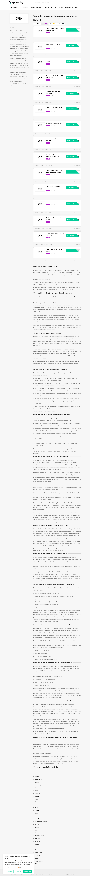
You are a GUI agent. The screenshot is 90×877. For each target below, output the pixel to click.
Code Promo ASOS (12, 874)
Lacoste (37, 816)
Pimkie (36, 833)
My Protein (69, 7)
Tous (37, 23)
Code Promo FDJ (20, 874)
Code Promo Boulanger (44, 874)
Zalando (37, 864)
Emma (61, 7)
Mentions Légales (52, 874)
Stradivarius (38, 852)
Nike (77, 7)
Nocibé (54, 7)
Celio (36, 790)
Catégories (25, 7)
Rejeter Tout (18, 871)
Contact (74, 874)
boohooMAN (38, 785)
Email (51, 39)
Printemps (37, 838)
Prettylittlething (39, 835)
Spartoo (37, 850)
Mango (37, 824)
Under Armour (39, 861)
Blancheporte (38, 779)
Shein (36, 847)
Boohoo (37, 782)
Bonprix (37, 788)
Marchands (15, 7)
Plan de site (70, 874)
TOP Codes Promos (37, 7)
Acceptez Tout (27, 871)
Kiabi (36, 813)
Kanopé (37, 810)
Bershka (37, 776)
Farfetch (37, 805)
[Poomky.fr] (16, 2)
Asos (47, 7)
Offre (52, 23)
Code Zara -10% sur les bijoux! (54, 202)
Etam (36, 802)
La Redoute (38, 819)
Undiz (36, 858)
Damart (37, 799)
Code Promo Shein (27, 874)
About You (38, 771)
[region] (18, 864)
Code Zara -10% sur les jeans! (54, 123)
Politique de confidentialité (62, 874)
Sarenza (37, 844)
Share (47, 39)
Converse (37, 793)
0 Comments (77, 39)
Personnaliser (9, 871)
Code (45, 23)
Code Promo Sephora (35, 874)
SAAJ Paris (38, 841)
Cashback (60, 23)
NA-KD (37, 827)
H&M (36, 807)
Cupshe (37, 796)
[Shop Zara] (19, 19)
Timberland (38, 855)
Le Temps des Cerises (41, 821)
